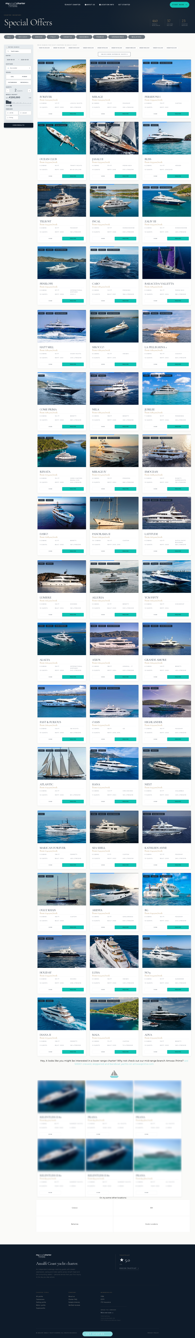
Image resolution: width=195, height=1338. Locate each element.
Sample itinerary (74, 1302)
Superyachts (40, 1308)
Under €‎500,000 (73, 48)
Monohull (25, 82)
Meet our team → (107, 1313)
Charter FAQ (72, 1299)
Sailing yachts (41, 1302)
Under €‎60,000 (144, 48)
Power (24, 76)
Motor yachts (41, 1305)
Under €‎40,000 (158, 48)
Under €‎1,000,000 (59, 48)
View (50, 114)
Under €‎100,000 (116, 48)
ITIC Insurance (106, 1302)
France (100, 37)
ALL (9, 37)
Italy (53, 37)
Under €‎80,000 (131, 48)
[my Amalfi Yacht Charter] (15, 4)
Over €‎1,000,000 (44, 48)
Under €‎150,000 (102, 48)
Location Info (107, 4)
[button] (39, 76)
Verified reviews (74, 1305)
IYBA (102, 1296)
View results (18, 125)
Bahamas (84, 37)
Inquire (73, 114)
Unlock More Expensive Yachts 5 (114, 54)
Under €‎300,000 (88, 48)
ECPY (103, 1299)
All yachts (39, 1296)
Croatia (68, 37)
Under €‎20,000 (172, 48)
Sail (12, 76)
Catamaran (12, 82)
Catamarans (40, 1299)
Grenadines (118, 37)
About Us (90, 4)
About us (71, 1296)
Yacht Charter (73, 4)
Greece (38, 37)
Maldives (136, 37)
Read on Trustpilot (129, 1268)
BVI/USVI (23, 37)
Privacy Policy (153, 1333)
